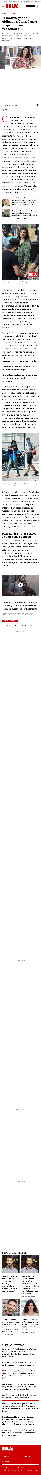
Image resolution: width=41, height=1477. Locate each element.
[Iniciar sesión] (38, 6)
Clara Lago (14, 117)
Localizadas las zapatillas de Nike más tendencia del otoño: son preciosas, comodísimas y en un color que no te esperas (24, 203)
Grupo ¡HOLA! (27, 1457)
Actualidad (12, 13)
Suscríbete (30, 6)
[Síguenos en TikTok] (15, 1467)
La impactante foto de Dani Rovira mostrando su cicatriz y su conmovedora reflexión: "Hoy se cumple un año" (10, 1283)
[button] (20, 584)
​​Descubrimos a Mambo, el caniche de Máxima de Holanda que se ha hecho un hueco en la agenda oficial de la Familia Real (19, 1374)
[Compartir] (37, 105)
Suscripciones (7, 1457)
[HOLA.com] (12, 6)
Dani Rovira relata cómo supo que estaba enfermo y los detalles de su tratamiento (19, 378)
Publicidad (6, 1459)
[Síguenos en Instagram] (3, 1467)
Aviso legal (8, 1471)
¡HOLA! (4, 103)
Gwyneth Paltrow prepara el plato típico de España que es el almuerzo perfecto (19, 1363)
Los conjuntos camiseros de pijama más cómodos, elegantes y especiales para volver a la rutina (25, 213)
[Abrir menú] (3, 6)
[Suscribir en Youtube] (18, 1467)
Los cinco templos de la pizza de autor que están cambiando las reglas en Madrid (19, 1396)
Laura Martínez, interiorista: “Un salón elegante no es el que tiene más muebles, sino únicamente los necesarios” (19, 1386)
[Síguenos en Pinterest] (22, 1467)
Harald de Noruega (16, 1)
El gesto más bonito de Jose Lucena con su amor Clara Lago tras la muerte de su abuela (29, 1324)
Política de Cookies (27, 1471)
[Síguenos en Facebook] (7, 1467)
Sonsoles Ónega (28, 1)
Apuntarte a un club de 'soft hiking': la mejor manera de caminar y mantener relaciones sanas (18, 1432)
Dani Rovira (7, 393)
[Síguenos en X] (11, 1467)
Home (4, 13)
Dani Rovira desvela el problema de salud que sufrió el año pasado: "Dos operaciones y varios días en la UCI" (10, 1325)
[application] (20, 585)
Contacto (5, 1461)
